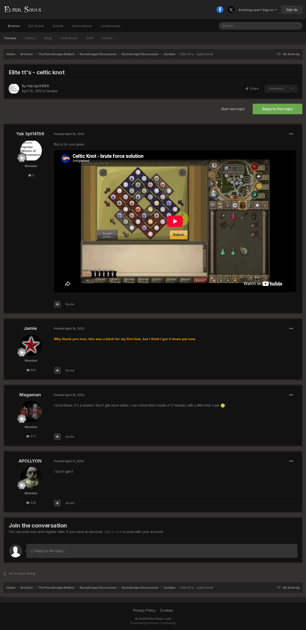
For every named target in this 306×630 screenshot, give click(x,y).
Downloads (69, 38)
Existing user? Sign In (257, 10)
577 (32, 436)
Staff (89, 38)
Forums (10, 38)
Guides (52, 91)
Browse (14, 26)
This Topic (277, 25)
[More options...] (291, 134)
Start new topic (233, 109)
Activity (58, 26)
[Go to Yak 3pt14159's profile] (14, 88)
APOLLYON (30, 460)
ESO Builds (36, 26)
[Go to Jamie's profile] (31, 345)
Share (253, 88)
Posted (69, 134)
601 (33, 370)
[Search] (297, 26)
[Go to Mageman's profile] (31, 411)
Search (107, 38)
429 (32, 503)
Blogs (48, 38)
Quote (69, 304)
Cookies (166, 610)
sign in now (113, 532)
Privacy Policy (144, 610)
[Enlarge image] (222, 405)
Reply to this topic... (50, 551)
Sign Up (291, 9)
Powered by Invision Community (153, 623)
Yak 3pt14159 (38, 86)
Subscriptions (82, 26)
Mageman (30, 394)
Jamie (30, 328)
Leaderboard (110, 26)
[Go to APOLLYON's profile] (31, 478)
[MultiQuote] (57, 304)
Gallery (30, 38)
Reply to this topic (277, 109)
